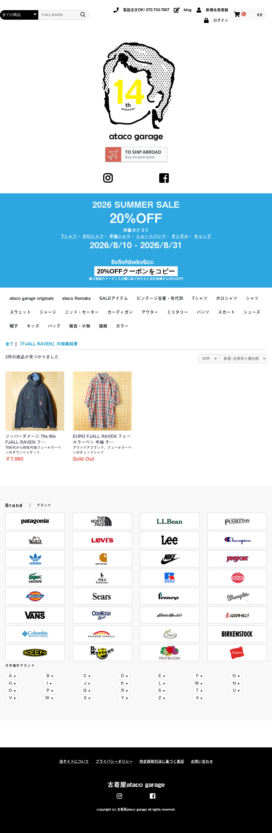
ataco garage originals (32, 298)
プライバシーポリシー (114, 761)
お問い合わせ (202, 761)
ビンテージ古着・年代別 (160, 298)
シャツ (252, 298)
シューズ (251, 312)
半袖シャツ (119, 236)
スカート (226, 312)
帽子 (14, 326)
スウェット (20, 312)
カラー (122, 326)
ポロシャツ (93, 236)
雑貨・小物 (79, 326)
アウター (149, 312)
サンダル (179, 236)
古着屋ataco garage (136, 784)
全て (9, 344)
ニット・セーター (82, 312)
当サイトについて (74, 761)
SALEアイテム (113, 298)
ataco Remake (76, 298)
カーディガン (120, 312)
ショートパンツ (151, 236)
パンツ (203, 312)
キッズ (33, 326)
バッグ (54, 326)
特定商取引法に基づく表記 (161, 761)
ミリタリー (177, 312)
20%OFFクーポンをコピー (136, 271)
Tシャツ (69, 236)
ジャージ (47, 312)
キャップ (202, 236)
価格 (103, 326)
